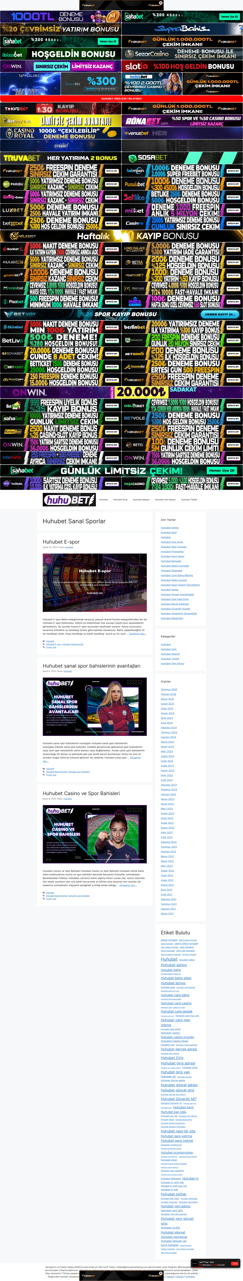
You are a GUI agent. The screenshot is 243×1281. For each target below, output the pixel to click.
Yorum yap (51, 647)
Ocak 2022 (167, 875)
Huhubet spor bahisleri (79, 772)
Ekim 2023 (167, 775)
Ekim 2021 (166, 889)
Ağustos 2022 (169, 842)
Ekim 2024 (167, 718)
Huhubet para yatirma (176, 1136)
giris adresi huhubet (170, 947)
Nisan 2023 (167, 804)
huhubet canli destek (185, 987)
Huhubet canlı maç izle (187, 1015)
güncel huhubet (189, 954)
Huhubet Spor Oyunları (174, 546)
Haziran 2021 (168, 908)
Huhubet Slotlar (170, 589)
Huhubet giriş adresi (178, 1063)
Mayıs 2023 (167, 799)
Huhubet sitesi (169, 1160)
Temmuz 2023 (169, 789)
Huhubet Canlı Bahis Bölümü (177, 575)
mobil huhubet (185, 1245)
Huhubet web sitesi (170, 1198)
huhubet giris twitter (170, 1053)
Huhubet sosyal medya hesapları (174, 1164)
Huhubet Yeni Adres (188, 1202)
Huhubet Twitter (189, 499)
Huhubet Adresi (170, 527)
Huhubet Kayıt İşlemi (172, 556)
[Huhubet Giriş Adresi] (69, 499)
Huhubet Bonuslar (171, 561)
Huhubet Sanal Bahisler (169, 1157)
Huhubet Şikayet (141, 499)
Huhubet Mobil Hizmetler (175, 565)
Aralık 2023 (167, 765)
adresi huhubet (169, 940)
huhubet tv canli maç (172, 1182)
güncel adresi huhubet (171, 954)
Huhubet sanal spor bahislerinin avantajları (91, 666)
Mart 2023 (167, 808)
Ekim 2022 (167, 832)
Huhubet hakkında (189, 1103)
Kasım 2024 (167, 713)
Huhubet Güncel (184, 1077)
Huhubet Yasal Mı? (169, 1202)
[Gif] (121, 236)
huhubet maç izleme (188, 1116)
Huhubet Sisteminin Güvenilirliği (179, 613)
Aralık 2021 (167, 880)
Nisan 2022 (167, 861)
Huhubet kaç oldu (173, 1112)
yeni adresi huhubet (185, 1249)
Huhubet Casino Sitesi (174, 1041)
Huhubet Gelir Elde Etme (175, 599)
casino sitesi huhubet (186, 943)
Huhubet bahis (171, 970)
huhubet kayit (166, 1108)
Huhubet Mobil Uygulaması (173, 1123)
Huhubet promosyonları (177, 1152)
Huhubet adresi (174, 965)
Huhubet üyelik (170, 1227)
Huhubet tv (190, 1178)
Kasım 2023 (167, 770)
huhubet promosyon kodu (171, 1148)
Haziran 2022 (168, 851)
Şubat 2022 (167, 870)
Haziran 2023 (168, 794)
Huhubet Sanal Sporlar (72, 644)
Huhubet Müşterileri (172, 618)
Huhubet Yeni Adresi (165, 499)
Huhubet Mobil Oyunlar (174, 580)
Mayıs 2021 (167, 913)
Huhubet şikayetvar (174, 1236)
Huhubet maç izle (169, 1116)
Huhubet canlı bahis (175, 995)
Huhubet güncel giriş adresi (173, 1094)
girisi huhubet (168, 950)
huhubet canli (168, 987)
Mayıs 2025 (167, 699)
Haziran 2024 (168, 737)
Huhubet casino (170, 1032)
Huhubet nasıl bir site (178, 1131)
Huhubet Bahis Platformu (171, 974)
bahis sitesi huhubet (188, 940)
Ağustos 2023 (169, 784)
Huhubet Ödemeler (172, 570)
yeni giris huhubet (169, 1253)
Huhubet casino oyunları (177, 1037)
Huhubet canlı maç (167, 1016)
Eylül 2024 (167, 722)
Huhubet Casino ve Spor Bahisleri (81, 793)
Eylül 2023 (167, 780)
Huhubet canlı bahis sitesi (171, 999)
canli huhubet (167, 944)
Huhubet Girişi (189, 1067)
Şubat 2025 (167, 703)
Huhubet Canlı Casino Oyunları (173, 1007)
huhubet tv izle (169, 1189)
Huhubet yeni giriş (172, 1210)
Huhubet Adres (187, 960)
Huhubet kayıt (183, 1107)
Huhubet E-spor (61, 542)
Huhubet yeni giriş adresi (174, 1214)
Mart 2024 (167, 751)
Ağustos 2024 (169, 727)
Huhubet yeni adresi (175, 1206)
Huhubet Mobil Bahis (183, 1120)
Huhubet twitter (173, 1194)
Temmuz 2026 (169, 689)
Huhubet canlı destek (177, 1011)
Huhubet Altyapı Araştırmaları (177, 594)
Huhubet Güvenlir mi (171, 1103)
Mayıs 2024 (167, 742)
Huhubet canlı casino (176, 1003)
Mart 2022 (167, 866)
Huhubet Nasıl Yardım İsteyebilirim (180, 585)
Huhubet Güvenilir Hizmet (175, 608)
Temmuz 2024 (169, 732)
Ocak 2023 (167, 818)
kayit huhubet (169, 1245)
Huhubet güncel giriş (177, 1090)
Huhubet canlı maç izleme (175, 1022)
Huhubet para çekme (177, 1141)
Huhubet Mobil (167, 1119)
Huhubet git (168, 1076)
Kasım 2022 (167, 827)
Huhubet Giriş (120, 499)
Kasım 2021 (167, 885)
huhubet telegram (171, 1178)
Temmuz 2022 (169, 846)
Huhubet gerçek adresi (179, 1049)
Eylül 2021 (166, 894)
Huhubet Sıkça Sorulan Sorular (172, 1175)
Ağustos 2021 (168, 899)
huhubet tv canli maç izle (174, 1186)
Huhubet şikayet (173, 1232)
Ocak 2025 (167, 708)
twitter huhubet (168, 1249)
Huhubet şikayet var (173, 1241)
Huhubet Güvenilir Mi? (179, 1099)
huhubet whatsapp (189, 1198)
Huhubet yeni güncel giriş (177, 1220)
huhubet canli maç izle (170, 991)
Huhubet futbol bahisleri (186, 1045)
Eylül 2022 (167, 837)
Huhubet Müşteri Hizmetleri (173, 1127)
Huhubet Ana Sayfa (172, 542)
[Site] (60, 170)
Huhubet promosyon (171, 1145)
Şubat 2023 (167, 813)
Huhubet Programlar (172, 551)
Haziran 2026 (168, 694)
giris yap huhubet (185, 950)
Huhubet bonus (173, 983)
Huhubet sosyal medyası (169, 1167)
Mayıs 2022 (167, 856)
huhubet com (168, 1045)
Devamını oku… (137, 633)
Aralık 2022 (167, 823)
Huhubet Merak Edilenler (175, 604)
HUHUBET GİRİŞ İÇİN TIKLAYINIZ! (121, 98)
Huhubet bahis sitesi (176, 978)
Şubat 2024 (167, 756)
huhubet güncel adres (173, 1080)
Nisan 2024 (167, 746)
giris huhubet (187, 947)
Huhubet (103, 499)
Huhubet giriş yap (175, 1072)
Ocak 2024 (167, 761)
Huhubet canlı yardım (171, 1029)
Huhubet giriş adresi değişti (171, 1068)
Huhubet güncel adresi (179, 1085)
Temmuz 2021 (169, 904)
